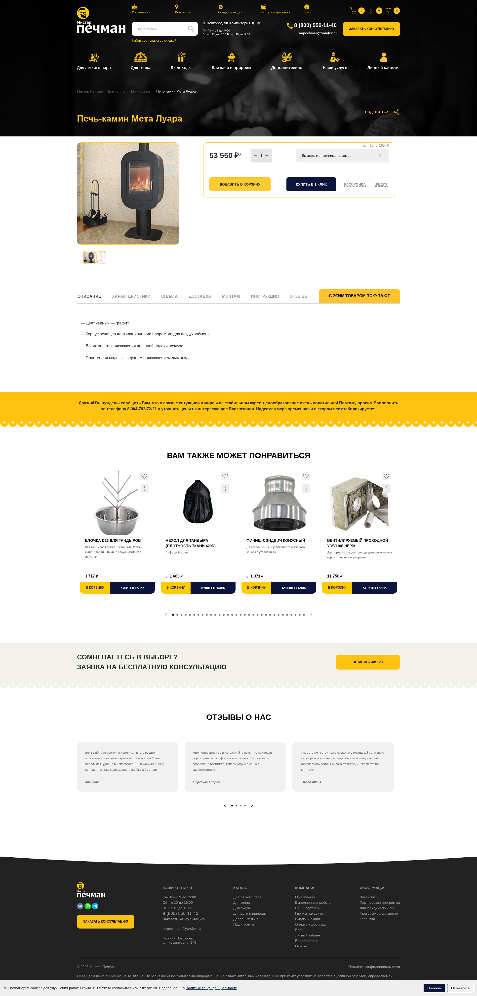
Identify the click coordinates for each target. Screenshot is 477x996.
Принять (434, 988)
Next (311, 614)
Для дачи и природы (250, 913)
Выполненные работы (313, 902)
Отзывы (299, 296)
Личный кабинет (308, 935)
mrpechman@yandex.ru (318, 33)
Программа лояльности (379, 913)
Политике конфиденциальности (211, 988)
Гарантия (367, 919)
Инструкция (265, 296)
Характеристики (131, 296)
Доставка (200, 296)
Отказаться (460, 988)
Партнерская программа (380, 902)
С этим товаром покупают (359, 296)
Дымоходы (242, 908)
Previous (165, 614)
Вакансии (367, 897)
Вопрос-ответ (306, 941)
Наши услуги (243, 924)
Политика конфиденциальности (374, 967)
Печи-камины (140, 91)
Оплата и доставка (275, 12)
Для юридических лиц (377, 908)
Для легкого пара (247, 897)
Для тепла (116, 91)
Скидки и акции (230, 12)
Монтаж (231, 296)
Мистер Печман (90, 91)
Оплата (169, 296)
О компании (141, 12)
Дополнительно (246, 919)
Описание (89, 296)
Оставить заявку (368, 662)
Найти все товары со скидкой (154, 40)
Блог (308, 12)
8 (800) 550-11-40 (315, 25)
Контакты (182, 12)
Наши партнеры (308, 908)
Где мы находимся (310, 913)
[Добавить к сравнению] (170, 169)
